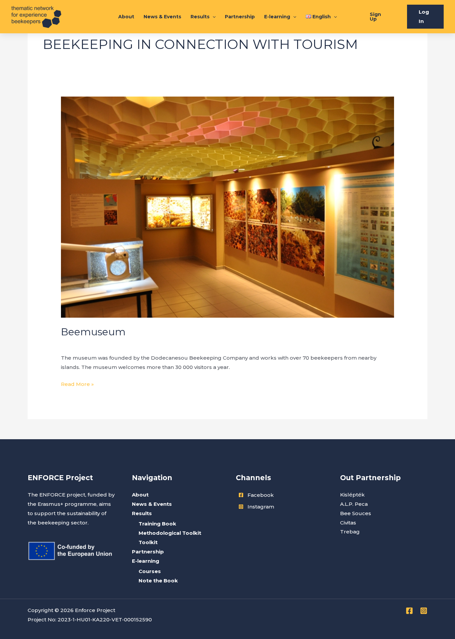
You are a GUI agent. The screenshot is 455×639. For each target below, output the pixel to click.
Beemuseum (93, 332)
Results (200, 17)
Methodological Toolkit (170, 533)
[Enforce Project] (36, 16)
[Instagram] (423, 610)
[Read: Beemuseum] (227, 206)
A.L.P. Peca (354, 504)
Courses (150, 571)
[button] (377, 16)
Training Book (157, 523)
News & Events (162, 17)
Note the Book (158, 580)
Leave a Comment (84, 344)
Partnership (240, 17)
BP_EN (121, 344)
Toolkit (148, 542)
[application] (213, 16)
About (126, 17)
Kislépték (352, 494)
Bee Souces (355, 513)
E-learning (277, 17)
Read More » (77, 383)
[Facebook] (409, 610)
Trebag (350, 531)
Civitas (348, 522)
